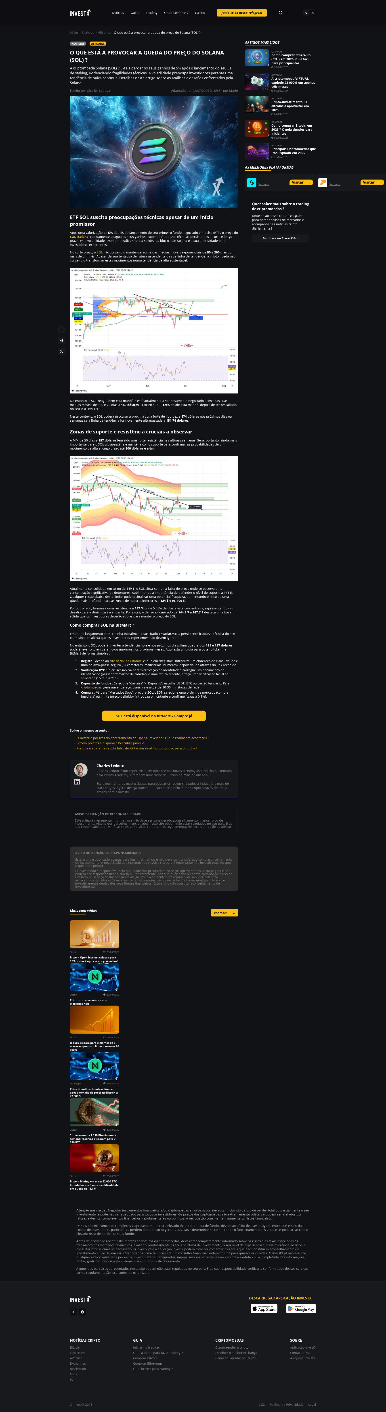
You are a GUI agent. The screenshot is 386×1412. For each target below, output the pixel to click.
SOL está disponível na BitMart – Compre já (154, 715)
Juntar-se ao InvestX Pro (280, 238)
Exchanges (78, 1363)
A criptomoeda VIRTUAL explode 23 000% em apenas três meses (293, 82)
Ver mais (224, 913)
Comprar (277, 51)
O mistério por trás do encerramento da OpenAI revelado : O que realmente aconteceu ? (143, 738)
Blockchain (78, 1369)
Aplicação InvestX (303, 1347)
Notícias (118, 12)
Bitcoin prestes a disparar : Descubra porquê (110, 743)
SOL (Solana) (79, 236)
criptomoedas (91, 687)
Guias (135, 12)
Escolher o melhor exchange (236, 1353)
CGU (262, 1404)
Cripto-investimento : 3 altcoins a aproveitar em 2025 (290, 106)
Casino (200, 12)
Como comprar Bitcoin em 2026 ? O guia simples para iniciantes (291, 129)
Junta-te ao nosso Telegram (242, 12)
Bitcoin (75, 1347)
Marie (233, 90)
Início (74, 32)
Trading (151, 12)
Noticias (88, 32)
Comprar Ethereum (147, 1363)
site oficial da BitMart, (126, 661)
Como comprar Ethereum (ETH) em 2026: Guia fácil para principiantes (291, 59)
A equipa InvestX (302, 1358)
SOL (100, 252)
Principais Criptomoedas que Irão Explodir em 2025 (293, 151)
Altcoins (104, 32)
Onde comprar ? (176, 12)
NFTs (73, 1374)
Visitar (301, 182)
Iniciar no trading (146, 1347)
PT (288, 13)
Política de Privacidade (287, 1404)
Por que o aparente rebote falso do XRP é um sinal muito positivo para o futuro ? (137, 748)
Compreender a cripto (231, 1347)
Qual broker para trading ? (153, 1369)
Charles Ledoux (98, 90)
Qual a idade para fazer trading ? (158, 1353)
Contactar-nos (300, 1353)
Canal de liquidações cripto (235, 1358)
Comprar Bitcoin (145, 1358)
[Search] (280, 13)
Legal (312, 1404)
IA (71, 1379)
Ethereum (77, 1353)
